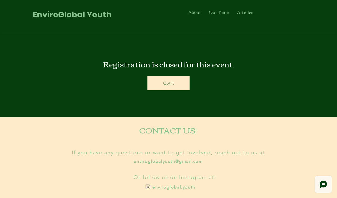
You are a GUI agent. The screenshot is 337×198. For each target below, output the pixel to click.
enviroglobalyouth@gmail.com (168, 161)
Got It (168, 83)
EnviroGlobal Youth (72, 14)
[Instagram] (148, 187)
